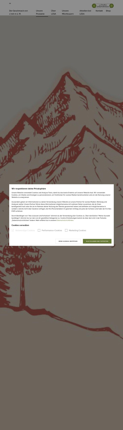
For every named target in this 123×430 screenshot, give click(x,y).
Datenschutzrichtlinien (65, 220)
